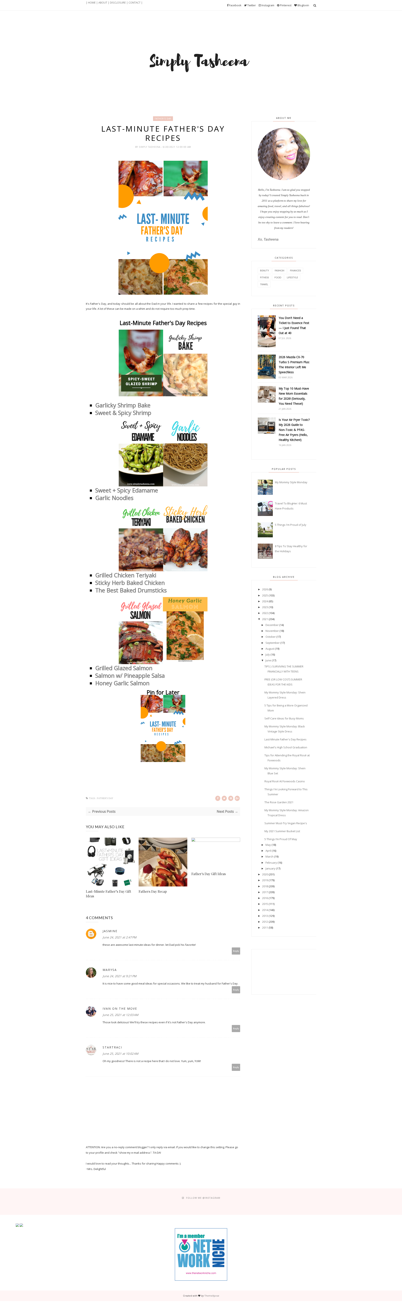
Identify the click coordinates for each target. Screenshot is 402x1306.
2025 (265, 595)
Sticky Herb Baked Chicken (130, 583)
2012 (265, 922)
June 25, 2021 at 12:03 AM (120, 1015)
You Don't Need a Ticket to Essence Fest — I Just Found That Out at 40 (294, 325)
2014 (265, 910)
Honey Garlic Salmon (122, 683)
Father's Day (163, 118)
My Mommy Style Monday (291, 482)
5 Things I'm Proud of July (290, 525)
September (272, 643)
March (269, 856)
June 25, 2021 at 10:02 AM (120, 1054)
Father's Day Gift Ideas (208, 874)
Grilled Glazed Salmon (123, 668)
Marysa (110, 970)
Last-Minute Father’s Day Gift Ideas (108, 893)
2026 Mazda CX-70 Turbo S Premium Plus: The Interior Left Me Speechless (294, 364)
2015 (265, 904)
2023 (265, 607)
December (272, 625)
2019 (265, 880)
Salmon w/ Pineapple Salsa (130, 675)
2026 (265, 589)
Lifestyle (292, 277)
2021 (265, 619)
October (270, 637)
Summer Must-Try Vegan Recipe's (285, 823)
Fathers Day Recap (153, 891)
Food (277, 277)
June (268, 660)
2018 (265, 886)
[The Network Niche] (201, 1279)
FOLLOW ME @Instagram (203, 1197)
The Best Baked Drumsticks (131, 590)
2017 (265, 892)
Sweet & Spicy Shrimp (124, 413)
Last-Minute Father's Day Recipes (285, 739)
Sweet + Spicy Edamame (127, 490)
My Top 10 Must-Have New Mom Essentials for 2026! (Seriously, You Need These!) (294, 396)
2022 (265, 613)
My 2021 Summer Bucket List (282, 831)
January (270, 868)
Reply (236, 951)
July (267, 654)
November (272, 631)
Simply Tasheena (150, 146)
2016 (265, 898)
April (268, 851)
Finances (295, 270)
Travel (264, 284)
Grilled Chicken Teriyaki (126, 575)
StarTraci (112, 1047)
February (271, 862)
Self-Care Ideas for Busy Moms (284, 718)
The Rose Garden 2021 (278, 802)
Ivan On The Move (120, 1009)
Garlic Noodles (115, 498)
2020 (265, 874)
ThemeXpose (211, 1295)
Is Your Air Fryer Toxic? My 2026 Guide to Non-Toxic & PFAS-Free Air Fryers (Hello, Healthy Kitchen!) (294, 430)
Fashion (279, 270)
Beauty (264, 270)
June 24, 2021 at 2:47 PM (120, 937)
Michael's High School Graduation (285, 747)
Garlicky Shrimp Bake (123, 405)
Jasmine (110, 931)
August (269, 648)
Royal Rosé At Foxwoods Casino (284, 781)
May (268, 845)
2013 (265, 916)
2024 (265, 601)
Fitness (264, 277)
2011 (265, 927)
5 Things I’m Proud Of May (280, 839)
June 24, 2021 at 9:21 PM (120, 976)
